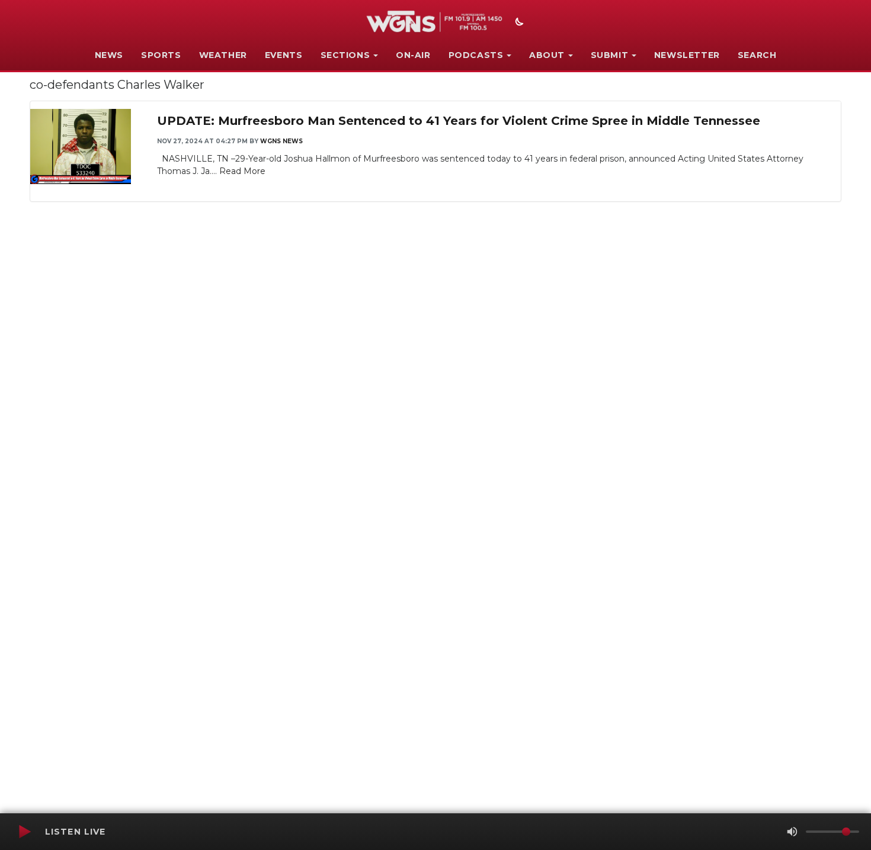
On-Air (413, 55)
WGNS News (281, 141)
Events (284, 55)
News (109, 55)
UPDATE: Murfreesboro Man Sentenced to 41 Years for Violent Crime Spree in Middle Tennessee (458, 120)
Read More (242, 171)
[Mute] (792, 832)
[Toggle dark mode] (517, 23)
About (547, 55)
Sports (161, 55)
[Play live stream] (24, 831)
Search (757, 55)
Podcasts (476, 55)
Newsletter (687, 55)
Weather (223, 55)
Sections (345, 55)
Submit (610, 55)
